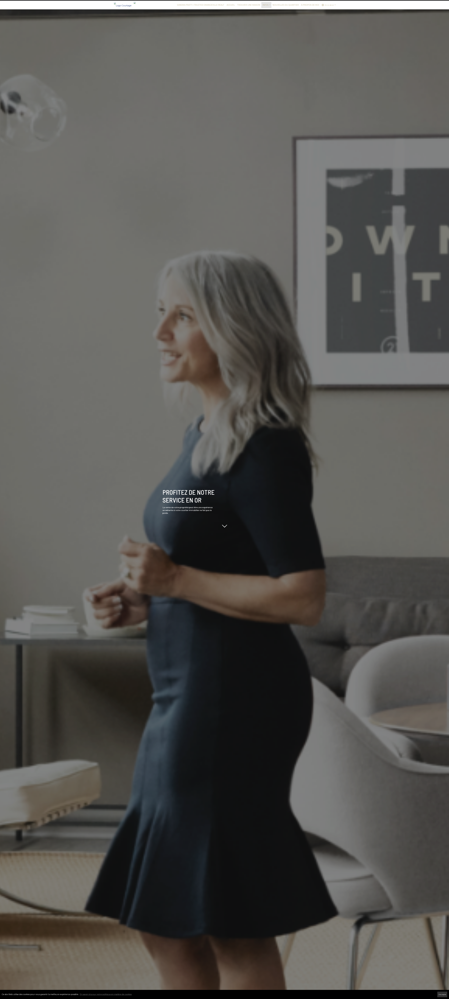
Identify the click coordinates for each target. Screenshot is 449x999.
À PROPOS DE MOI (310, 5)
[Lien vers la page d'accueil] (124, 5)
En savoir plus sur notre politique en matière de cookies (106, 994)
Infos (267, 6)
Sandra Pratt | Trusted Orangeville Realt (200, 5)
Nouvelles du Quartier (286, 5)
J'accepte (442, 994)
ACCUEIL (231, 5)
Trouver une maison (248, 5)
